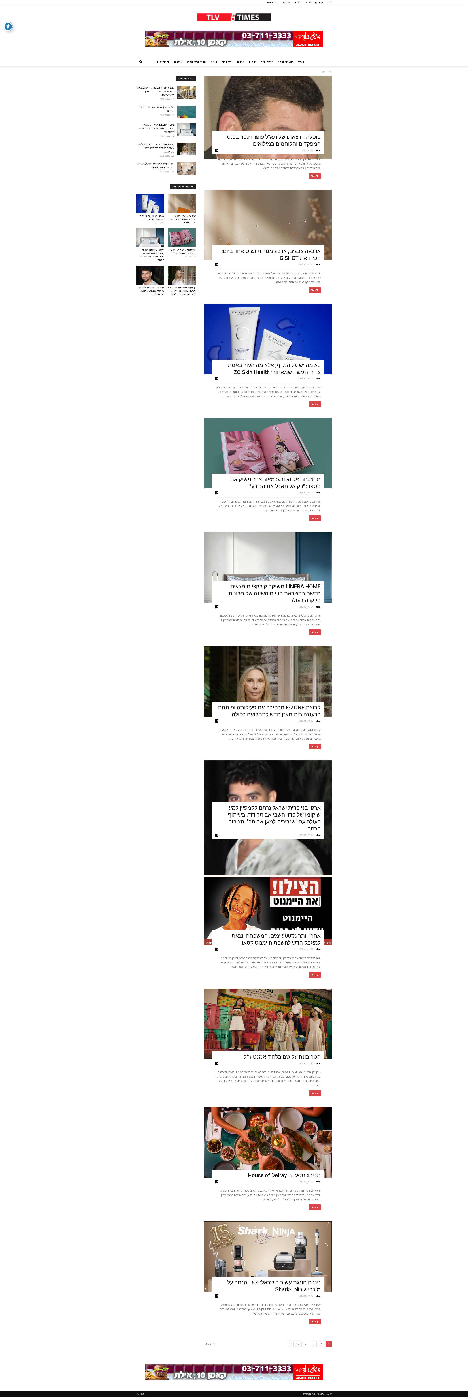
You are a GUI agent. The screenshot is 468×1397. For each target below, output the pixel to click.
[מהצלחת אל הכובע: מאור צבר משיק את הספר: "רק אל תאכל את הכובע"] (268, 453)
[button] (140, 62)
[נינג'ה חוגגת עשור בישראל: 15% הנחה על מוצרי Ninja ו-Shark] (268, 1256)
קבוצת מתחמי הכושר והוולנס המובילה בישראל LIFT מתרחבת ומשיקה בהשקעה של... (155, 91)
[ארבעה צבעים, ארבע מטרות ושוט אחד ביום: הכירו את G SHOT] (268, 225)
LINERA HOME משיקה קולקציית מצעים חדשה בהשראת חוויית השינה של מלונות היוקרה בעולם (275, 593)
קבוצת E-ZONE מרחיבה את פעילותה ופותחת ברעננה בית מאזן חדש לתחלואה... (156, 148)
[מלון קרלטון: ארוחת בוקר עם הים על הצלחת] (186, 112)
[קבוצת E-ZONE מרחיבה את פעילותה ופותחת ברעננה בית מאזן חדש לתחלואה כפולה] (268, 681)
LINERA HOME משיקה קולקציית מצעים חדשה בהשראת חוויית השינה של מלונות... (156, 128)
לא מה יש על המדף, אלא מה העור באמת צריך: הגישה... (152, 219)
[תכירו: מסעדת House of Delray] (268, 1142)
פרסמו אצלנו (271, 2)
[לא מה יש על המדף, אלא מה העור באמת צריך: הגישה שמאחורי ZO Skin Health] (268, 339)
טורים (214, 62)
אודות (297, 2)
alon (318, 150)
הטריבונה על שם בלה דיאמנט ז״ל (282, 1057)
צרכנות (178, 62)
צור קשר (286, 2)
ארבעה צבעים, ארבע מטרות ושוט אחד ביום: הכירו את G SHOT (182, 219)
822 (297, 1343)
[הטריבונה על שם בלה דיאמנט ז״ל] (268, 1024)
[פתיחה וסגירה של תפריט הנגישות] (8, 26)
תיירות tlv (163, 62)
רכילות (252, 62)
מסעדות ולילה (286, 62)
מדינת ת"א (267, 62)
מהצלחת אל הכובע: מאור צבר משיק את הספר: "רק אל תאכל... (183, 253)
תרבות (240, 62)
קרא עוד (314, 176)
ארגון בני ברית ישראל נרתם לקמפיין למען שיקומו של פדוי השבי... (151, 291)
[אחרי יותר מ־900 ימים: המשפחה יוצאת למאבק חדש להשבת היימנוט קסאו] (268, 910)
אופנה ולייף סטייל (196, 62)
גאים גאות (227, 62)
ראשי (301, 62)
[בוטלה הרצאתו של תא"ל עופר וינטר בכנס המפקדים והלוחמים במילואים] (268, 117)
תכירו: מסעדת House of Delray (283, 1175)
